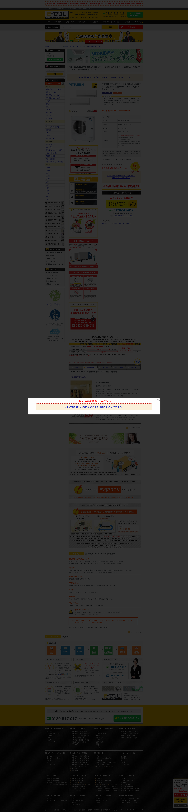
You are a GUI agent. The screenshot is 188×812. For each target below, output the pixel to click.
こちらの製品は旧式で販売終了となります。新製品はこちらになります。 (94, 407)
